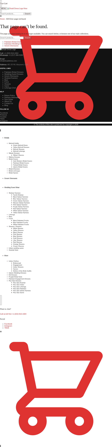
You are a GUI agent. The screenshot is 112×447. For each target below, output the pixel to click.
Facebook (8, 324)
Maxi (6, 80)
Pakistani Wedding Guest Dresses (17, 44)
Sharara (7, 84)
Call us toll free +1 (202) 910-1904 (13, 314)
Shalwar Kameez (11, 78)
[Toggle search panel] (1, 11)
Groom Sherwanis (11, 46)
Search (27, 14)
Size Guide (8, 99)
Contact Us (8, 103)
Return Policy (9, 95)
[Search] (1, 300)
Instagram (8, 326)
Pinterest (3, 115)
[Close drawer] (1, 6)
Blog (6, 105)
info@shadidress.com (8, 61)
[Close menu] (1, 1)
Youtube (3, 117)
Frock (6, 82)
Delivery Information (12, 97)
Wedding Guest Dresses (13, 74)
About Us (8, 101)
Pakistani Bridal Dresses (14, 42)
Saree (6, 86)
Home (2, 19)
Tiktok (6, 328)
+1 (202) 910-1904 (11, 53)
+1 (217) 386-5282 (16, 55)
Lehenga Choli (10, 88)
